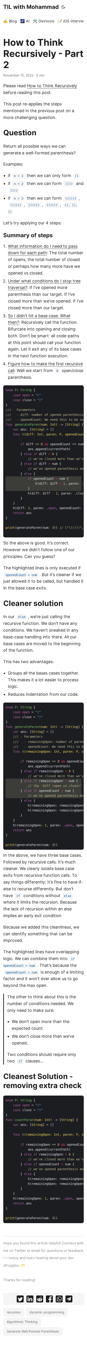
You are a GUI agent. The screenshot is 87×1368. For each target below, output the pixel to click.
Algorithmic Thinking (22, 1322)
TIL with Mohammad (31, 6)
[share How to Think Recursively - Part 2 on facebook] (49, 1300)
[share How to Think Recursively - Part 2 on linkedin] (29, 1300)
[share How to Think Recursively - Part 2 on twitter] (20, 1300)
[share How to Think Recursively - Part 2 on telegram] (68, 1300)
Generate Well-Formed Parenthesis (33, 1331)
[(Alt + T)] (63, 7)
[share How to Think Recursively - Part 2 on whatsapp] (59, 1300)
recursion (14, 1312)
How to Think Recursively (52, 85)
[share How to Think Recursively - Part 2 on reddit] (39, 1300)
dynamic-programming (46, 1312)
